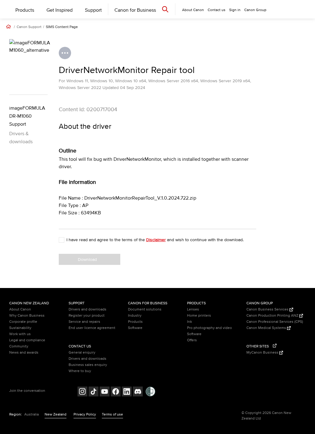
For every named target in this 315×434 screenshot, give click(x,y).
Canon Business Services (267, 309)
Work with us (20, 334)
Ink (189, 321)
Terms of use (112, 414)
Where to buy (80, 371)
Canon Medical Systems (266, 328)
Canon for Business (135, 10)
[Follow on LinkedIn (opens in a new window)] (127, 392)
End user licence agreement (92, 328)
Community (18, 346)
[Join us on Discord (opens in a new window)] (138, 392)
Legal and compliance (27, 340)
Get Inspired (59, 10)
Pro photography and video (209, 328)
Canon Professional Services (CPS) (274, 321)
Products (24, 10)
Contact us (216, 10)
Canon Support (29, 27)
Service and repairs (84, 321)
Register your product (87, 315)
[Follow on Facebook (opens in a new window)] (116, 392)
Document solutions (144, 309)
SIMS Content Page (62, 27)
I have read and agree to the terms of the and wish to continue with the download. (155, 239)
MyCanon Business (262, 352)
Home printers (199, 315)
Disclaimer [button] (156, 239)
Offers (192, 340)
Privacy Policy (85, 414)
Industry (135, 315)
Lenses (193, 309)
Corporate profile (23, 321)
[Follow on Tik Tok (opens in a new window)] (93, 392)
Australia (31, 414)
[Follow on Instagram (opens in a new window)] (82, 392)
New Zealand (55, 414)
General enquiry (82, 352)
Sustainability (20, 328)
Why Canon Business (27, 315)
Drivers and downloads (87, 309)
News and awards (23, 352)
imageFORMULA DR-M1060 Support (27, 116)
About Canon (20, 309)
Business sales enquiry (88, 365)
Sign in (235, 10)
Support (93, 10)
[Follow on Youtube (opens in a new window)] (105, 392)
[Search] (165, 9)
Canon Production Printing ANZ (272, 315)
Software (135, 328)
